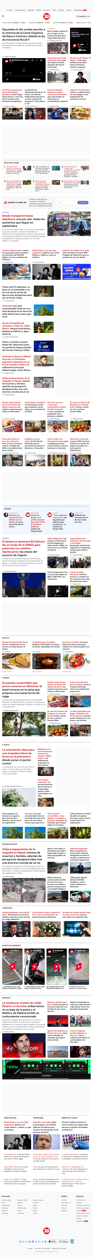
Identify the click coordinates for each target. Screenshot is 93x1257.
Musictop (64, 1210)
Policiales (4, 1210)
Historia (35, 1205)
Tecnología (38, 1118)
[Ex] (26, 1242)
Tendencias (20, 1213)
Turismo (35, 1213)
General (19, 1205)
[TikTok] (36, 1242)
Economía (36, 1203)
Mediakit (81, 1210)
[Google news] (45, 1242)
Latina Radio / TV (66, 1203)
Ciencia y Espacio (38, 1200)
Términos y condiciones (83, 1205)
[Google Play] (64, 1241)
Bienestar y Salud (69, 1118)
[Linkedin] (33, 1242)
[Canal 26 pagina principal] (46, 19)
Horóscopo (5, 1208)
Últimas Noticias (6, 1200)
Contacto (79, 1203)
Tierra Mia (64, 1205)
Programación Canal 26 (83, 1213)
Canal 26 (64, 1200)
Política (19, 1210)
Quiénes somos (80, 1200)
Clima (3, 1203)
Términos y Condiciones (42, 1248)
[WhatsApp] (39, 1242)
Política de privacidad (82, 1208)
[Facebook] (20, 1242)
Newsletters (82, 1221)
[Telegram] (42, 1242)
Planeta (35, 1208)
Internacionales (21, 1208)
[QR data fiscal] (72, 1243)
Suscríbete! (83, 202)
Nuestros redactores (82, 1216)
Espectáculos (10, 1118)
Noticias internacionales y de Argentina (80, 34)
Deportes (20, 1203)
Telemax (63, 1208)
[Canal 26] (46, 1231)
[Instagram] (23, 1242)
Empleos (78, 1218)
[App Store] (53, 1241)
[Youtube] (30, 1242)
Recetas (35, 1210)
